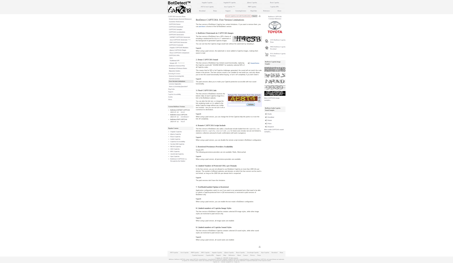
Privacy (252, 255)
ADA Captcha (175, 149)
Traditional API (174, 60)
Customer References (176, 22)
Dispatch (271, 127)
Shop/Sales (171, 89)
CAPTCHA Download (176, 27)
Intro (171, 58)
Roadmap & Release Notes (178, 68)
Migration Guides (174, 71)
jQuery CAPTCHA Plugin (178, 50)
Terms (259, 255)
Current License (174, 79)
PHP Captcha (252, 7)
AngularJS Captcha (229, 2)
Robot (270, 120)
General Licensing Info (176, 76)
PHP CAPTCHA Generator (178, 42)
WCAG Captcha (175, 146)
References (266, 11)
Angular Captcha (176, 132)
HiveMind (271, 117)
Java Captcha (229, 7)
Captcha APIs (274, 7)
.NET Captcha (174, 252)
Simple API (177, 63)
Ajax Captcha (174, 156)
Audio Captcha (175, 139)
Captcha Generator (197, 255)
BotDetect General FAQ (177, 66)
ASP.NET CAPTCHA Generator (180, 37)
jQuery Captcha (175, 134)
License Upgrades (175, 84)
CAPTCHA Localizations (177, 32)
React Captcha (175, 137)
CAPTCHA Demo (174, 24)
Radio (270, 114)
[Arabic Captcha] (275, 78)
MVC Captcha (175, 151)
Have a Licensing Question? (178, 86)
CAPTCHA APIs (174, 55)
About (170, 99)
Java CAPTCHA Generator (180, 40)
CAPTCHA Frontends (176, 45)
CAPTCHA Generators (176, 34)
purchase (202, 26)
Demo (215, 11)
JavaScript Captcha (177, 154)
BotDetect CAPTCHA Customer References (275, 18)
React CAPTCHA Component (179, 53)
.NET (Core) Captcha (207, 7)
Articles (170, 97)
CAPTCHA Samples (175, 29)
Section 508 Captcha (177, 144)
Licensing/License (240, 11)
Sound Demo (255, 63)
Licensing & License (174, 73)
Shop (224, 255)
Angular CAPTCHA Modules (179, 47)
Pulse (270, 123)
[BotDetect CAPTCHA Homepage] (182, 7)
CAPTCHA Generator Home (176, 16)
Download (202, 11)
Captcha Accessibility (174, 94)
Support (170, 92)
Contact (245, 255)
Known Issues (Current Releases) (180, 19)
